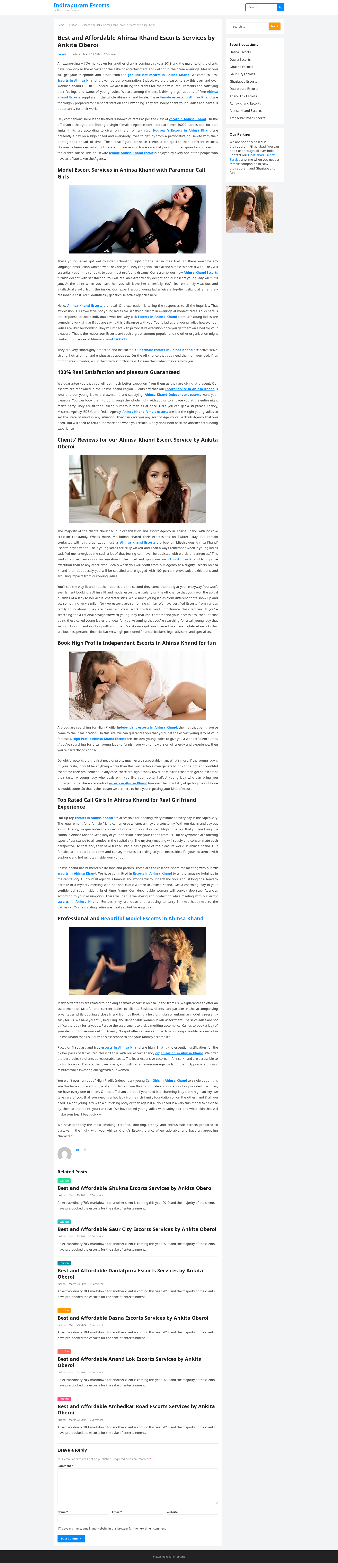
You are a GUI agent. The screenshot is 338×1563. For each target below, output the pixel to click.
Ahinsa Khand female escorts (145, 411)
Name (63, 1512)
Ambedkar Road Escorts (247, 118)
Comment (65, 1466)
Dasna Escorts (240, 52)
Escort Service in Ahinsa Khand (190, 389)
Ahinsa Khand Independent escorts (173, 394)
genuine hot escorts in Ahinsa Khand (158, 75)
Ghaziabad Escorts (243, 81)
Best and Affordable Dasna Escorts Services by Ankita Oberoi (133, 1317)
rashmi (76, 54)
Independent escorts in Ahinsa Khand (147, 727)
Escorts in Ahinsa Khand (77, 80)
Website (172, 1512)
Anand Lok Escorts (243, 96)
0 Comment (111, 54)
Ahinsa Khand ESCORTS (109, 339)
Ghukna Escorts (241, 67)
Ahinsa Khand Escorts (84, 305)
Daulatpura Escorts (244, 89)
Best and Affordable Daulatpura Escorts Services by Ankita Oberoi (130, 1273)
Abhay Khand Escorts (245, 103)
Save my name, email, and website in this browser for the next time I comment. (114, 1528)
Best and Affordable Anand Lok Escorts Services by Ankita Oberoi (129, 1362)
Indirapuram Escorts (81, 5)
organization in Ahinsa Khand (179, 1053)
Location (72, 25)
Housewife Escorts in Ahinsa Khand (182, 130)
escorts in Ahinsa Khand (128, 783)
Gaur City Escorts (242, 74)
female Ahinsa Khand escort (131, 153)
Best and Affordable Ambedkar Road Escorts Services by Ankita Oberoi (136, 1409)
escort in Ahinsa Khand (187, 119)
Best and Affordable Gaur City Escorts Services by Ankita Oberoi (137, 1229)
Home (61, 25)
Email (117, 1512)
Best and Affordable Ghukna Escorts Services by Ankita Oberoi (135, 1188)
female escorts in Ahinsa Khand (186, 97)
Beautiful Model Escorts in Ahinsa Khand (152, 918)
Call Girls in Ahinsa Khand (166, 1080)
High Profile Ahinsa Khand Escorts (99, 739)
